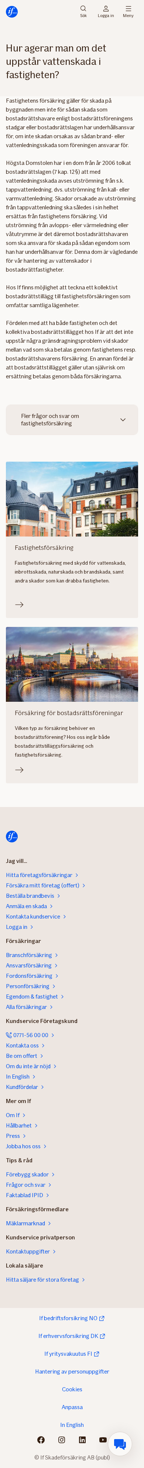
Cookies (72, 1389)
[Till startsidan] (12, 12)
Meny (128, 15)
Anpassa (72, 1407)
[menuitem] (120, 1444)
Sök (83, 15)
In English (72, 1424)
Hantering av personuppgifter (72, 1371)
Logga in (106, 15)
